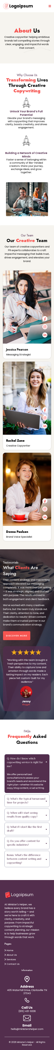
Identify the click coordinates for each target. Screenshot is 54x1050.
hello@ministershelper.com (27, 1029)
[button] (49, 6)
